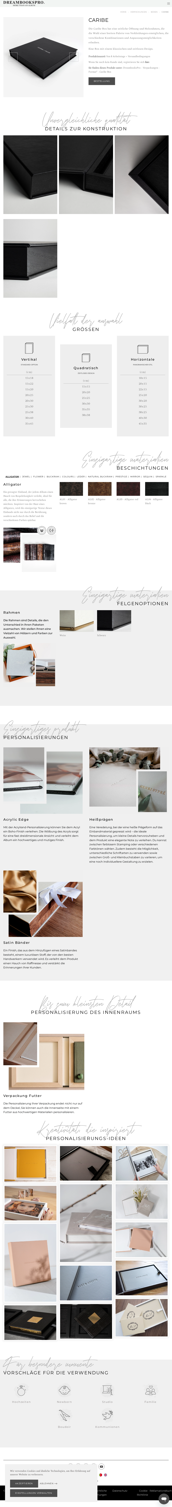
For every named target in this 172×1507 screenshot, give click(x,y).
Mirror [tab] (135, 476)
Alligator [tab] (12, 476)
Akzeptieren (24, 1483)
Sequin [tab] (148, 476)
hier (147, 62)
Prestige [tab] (121, 476)
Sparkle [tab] (161, 476)
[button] (12, 57)
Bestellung (102, 81)
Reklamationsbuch (161, 1490)
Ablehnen (47, 1483)
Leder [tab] (81, 476)
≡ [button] (168, 3)
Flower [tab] (38, 476)
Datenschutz (119, 1490)
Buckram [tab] (53, 476)
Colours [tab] (68, 476)
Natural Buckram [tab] (100, 476)
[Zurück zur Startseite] (24, 3)
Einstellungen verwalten (33, 1493)
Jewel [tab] (26, 476)
